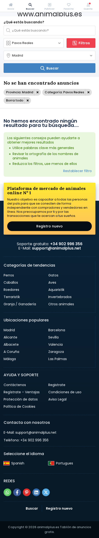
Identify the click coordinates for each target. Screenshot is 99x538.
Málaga (10, 359)
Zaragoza (56, 351)
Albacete (11, 344)
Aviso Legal (57, 399)
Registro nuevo (49, 226)
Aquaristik (56, 289)
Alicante (10, 337)
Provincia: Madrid (19, 92)
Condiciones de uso (64, 392)
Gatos (53, 275)
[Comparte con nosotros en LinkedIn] (36, 492)
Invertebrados (60, 296)
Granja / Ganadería (20, 304)
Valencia (55, 344)
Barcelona (56, 330)
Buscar (32, 508)
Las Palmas (57, 359)
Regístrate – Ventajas (22, 392)
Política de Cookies (19, 406)
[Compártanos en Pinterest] (27, 492)
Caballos (11, 282)
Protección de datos (21, 399)
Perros (9, 275)
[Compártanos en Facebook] (17, 492)
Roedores (11, 289)
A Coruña (11, 351)
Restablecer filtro (77, 171)
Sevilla (53, 337)
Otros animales (61, 304)
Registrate (56, 384)
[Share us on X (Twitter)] (46, 492)
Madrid (9, 330)
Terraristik (12, 296)
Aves (52, 282)
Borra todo (14, 100)
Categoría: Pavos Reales (64, 92)
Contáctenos (15, 384)
